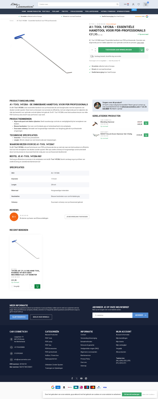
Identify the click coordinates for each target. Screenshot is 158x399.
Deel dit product (114, 61)
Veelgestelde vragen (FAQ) (90, 348)
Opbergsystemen (123, 11)
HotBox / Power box (108, 11)
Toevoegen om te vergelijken (98, 61)
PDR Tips (65, 11)
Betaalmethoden (86, 341)
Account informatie (122, 335)
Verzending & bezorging (89, 338)
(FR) (129, 360)
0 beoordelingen (111, 24)
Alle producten (121, 352)
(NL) (117, 360)
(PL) (117, 363)
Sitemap (83, 366)
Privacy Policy (85, 359)
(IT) (125, 363)
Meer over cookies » (148, 394)
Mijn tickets (120, 341)
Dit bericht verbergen (131, 394)
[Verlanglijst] (139, 4)
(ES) (121, 363)
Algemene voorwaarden (89, 352)
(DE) (125, 360)
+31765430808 (19, 347)
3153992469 (18, 353)
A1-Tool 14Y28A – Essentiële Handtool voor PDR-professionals (37, 20)
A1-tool (92, 24)
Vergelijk (16, 286)
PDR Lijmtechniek (91, 11)
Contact (83, 335)
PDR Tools (46, 11)
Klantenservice (18, 317)
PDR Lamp (55, 11)
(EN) (121, 360)
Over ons (84, 362)
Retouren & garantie (87, 345)
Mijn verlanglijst (121, 345)
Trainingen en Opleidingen (54, 368)
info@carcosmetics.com (131, 107)
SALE (134, 10)
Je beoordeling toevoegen (77, 216)
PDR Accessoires (77, 11)
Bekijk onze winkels (41, 317)
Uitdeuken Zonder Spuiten (54, 365)
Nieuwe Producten (34, 11)
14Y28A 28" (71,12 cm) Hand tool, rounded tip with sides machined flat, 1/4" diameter (25, 273)
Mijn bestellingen (121, 338)
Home (24, 11)
